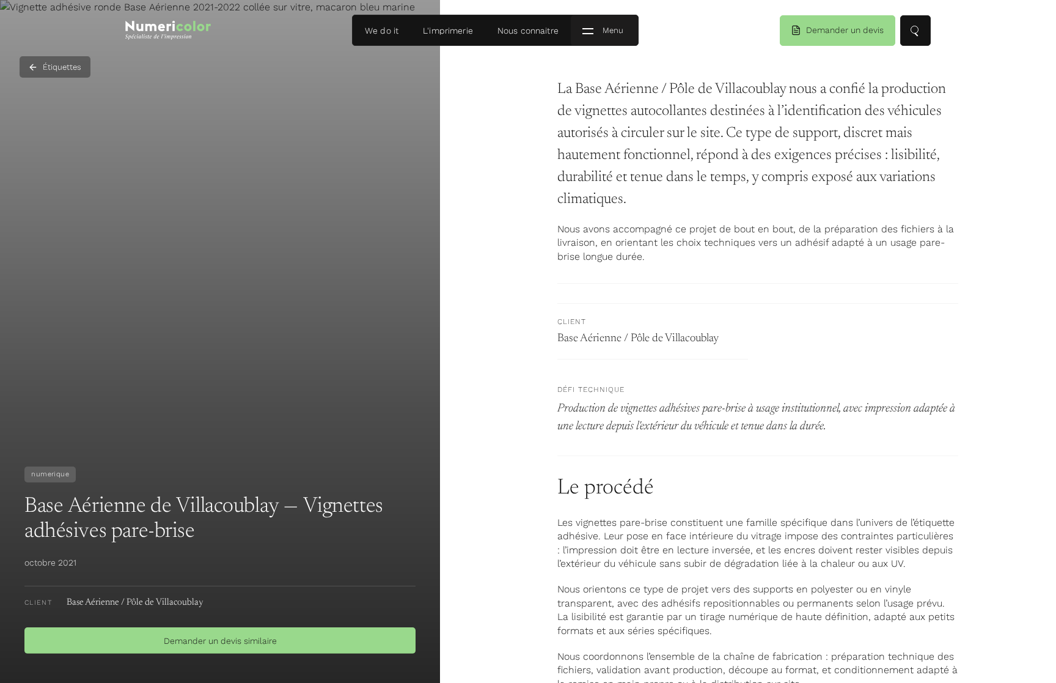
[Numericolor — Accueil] (168, 30)
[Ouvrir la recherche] (915, 30)
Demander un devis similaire (220, 641)
